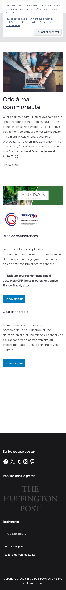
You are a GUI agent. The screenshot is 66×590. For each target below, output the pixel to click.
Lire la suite (10, 165)
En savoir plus (14, 363)
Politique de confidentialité (19, 554)
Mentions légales (13, 546)
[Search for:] (33, 533)
